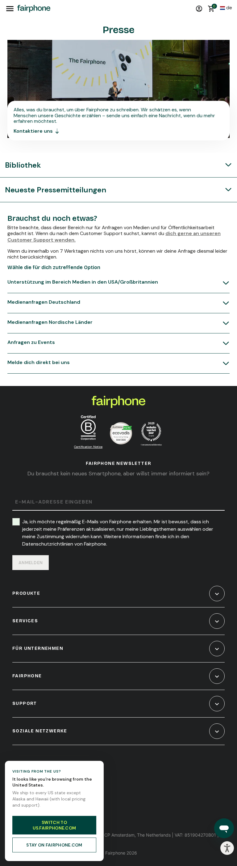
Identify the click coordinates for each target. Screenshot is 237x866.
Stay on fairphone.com (54, 845)
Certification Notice (88, 447)
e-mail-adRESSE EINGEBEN (54, 502)
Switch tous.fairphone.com (54, 825)
